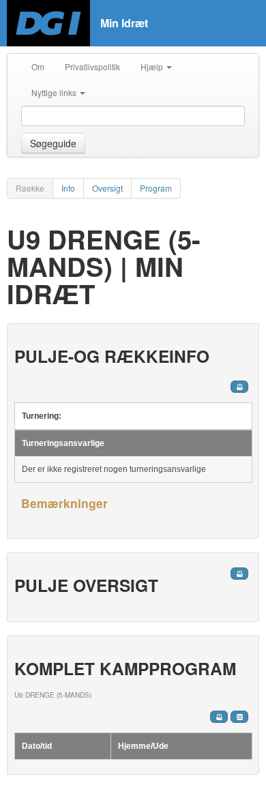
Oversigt (107, 188)
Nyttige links (54, 92)
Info (68, 188)
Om (37, 66)
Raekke (30, 188)
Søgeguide (53, 143)
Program (156, 188)
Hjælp (153, 66)
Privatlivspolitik (92, 66)
